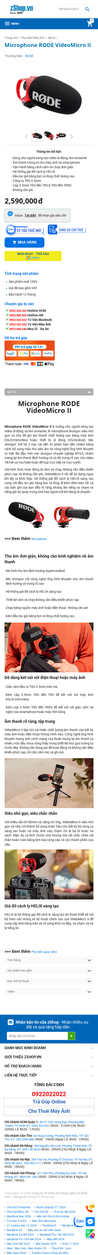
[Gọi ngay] (90, 1208)
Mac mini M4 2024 (18, 1243)
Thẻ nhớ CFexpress (18, 1207)
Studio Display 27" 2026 (51, 1207)
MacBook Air (14, 1230)
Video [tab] (11, 991)
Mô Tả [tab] (11, 392)
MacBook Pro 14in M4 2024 (57, 1234)
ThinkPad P (49, 1225)
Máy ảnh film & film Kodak (53, 1216)
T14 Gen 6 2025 (16, 1221)
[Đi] (71, 1036)
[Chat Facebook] (90, 1222)
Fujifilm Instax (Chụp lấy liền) (50, 1253)
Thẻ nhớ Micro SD (17, 1211)
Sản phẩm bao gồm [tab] (19, 970)
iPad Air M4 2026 (64, 1211)
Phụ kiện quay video (44, 952)
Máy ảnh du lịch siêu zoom (44, 1230)
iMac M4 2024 (55, 1239)
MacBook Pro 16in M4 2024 (24, 1239)
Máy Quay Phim (16, 1253)
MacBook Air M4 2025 (20, 1234)
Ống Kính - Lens (61, 1248)
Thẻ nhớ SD (41, 1211)
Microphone (39, 539)
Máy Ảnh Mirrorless (44, 1221)
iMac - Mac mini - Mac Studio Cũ (26, 1248)
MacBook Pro (70, 1225)
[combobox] (74, 9)
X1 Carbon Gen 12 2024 (21, 1225)
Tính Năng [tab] (14, 960)
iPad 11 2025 (70, 1243)
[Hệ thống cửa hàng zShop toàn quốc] (90, 1234)
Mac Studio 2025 (46, 1243)
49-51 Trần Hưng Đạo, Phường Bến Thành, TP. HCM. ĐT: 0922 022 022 (44, 1123)
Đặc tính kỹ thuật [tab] (18, 981)
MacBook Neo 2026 (19, 1216)
